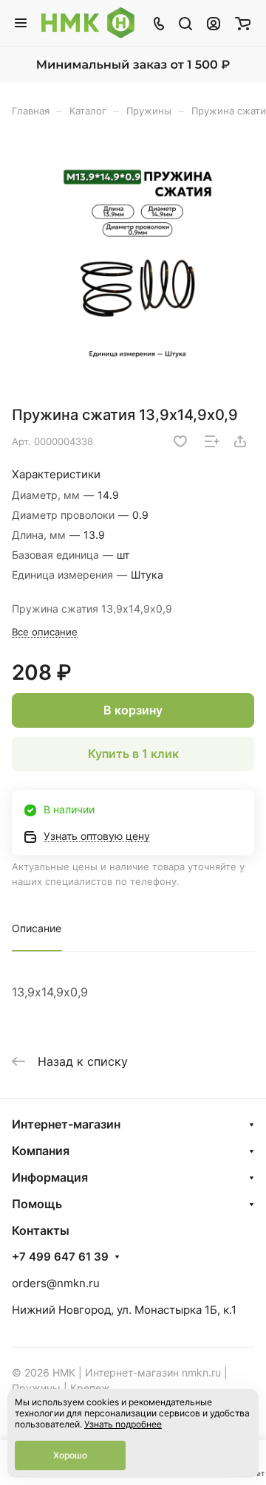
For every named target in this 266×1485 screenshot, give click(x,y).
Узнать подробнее (123, 1424)
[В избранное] (180, 441)
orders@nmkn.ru (56, 1283)
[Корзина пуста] (242, 22)
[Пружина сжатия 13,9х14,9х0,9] (137, 266)
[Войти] (213, 22)
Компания (40, 1150)
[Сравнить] (212, 441)
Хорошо (70, 1455)
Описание (36, 928)
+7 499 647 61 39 (60, 1257)
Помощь (37, 1203)
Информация (50, 1177)
